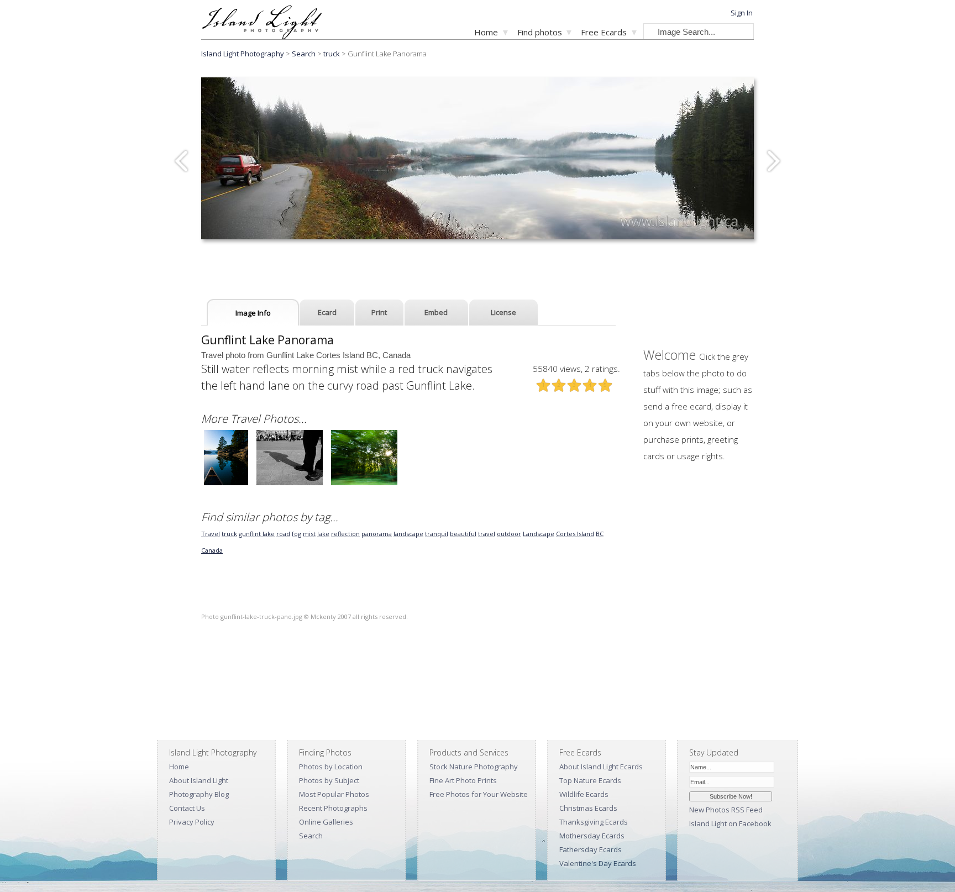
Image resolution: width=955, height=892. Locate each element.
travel (486, 533)
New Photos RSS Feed (726, 810)
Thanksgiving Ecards (593, 822)
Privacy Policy (191, 822)
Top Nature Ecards (590, 780)
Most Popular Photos (334, 794)
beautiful (463, 533)
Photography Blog (199, 794)
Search (311, 836)
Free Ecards (604, 32)
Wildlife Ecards (583, 794)
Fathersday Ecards (590, 849)
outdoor (509, 533)
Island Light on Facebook (730, 823)
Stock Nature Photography (473, 767)
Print (379, 312)
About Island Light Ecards (601, 767)
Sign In (742, 13)
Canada (212, 550)
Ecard (327, 312)
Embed (436, 312)
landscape (408, 533)
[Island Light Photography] (261, 36)
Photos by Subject (329, 780)
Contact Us (187, 808)
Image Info (253, 313)
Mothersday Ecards (592, 836)
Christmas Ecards (588, 808)
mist (309, 533)
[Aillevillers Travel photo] (364, 483)
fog (296, 533)
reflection (345, 533)
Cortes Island (575, 533)
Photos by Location (331, 767)
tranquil (436, 533)
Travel (210, 533)
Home (486, 32)
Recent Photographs (333, 808)
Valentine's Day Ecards (597, 863)
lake (323, 533)
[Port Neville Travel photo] (226, 483)
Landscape (538, 533)
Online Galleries (326, 822)
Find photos (539, 32)
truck (331, 54)
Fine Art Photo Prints (463, 780)
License (503, 312)
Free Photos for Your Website (478, 794)
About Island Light (198, 780)
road (283, 533)
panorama (376, 533)
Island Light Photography (242, 54)
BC (600, 533)
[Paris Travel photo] (290, 483)
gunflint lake (257, 533)
